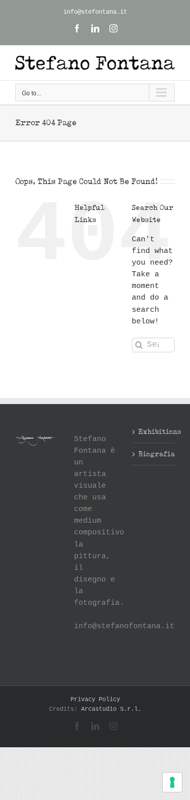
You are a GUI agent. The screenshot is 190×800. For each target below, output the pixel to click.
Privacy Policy (95, 699)
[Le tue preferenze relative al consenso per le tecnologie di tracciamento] (172, 782)
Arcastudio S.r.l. (111, 709)
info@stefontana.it (95, 12)
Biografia (154, 454)
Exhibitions (154, 431)
